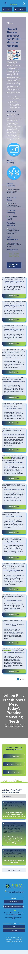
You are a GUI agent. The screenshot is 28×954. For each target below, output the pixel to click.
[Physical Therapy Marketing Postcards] (14, 378)
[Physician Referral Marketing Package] (14, 649)
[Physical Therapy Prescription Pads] (14, 484)
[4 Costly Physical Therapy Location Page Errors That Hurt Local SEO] (14, 802)
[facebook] (12, 910)
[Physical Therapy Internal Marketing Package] (14, 620)
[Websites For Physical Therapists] (14, 850)
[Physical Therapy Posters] (14, 538)
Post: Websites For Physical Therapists (14, 861)
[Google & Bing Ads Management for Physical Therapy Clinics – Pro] (14, 277)
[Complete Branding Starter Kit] (14, 456)
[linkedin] (15, 910)
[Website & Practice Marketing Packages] (14, 429)
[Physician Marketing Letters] (14, 595)
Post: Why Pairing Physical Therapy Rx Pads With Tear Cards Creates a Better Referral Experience (14, 840)
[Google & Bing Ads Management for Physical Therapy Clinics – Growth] (14, 301)
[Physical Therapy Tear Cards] (14, 349)
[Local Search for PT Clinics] (14, 403)
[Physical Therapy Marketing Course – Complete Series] (14, 563)
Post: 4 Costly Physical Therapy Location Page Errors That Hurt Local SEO (14, 814)
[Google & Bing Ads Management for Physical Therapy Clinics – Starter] (14, 325)
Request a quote (11, 111)
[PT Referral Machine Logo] (13, 4)
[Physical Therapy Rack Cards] (14, 512)
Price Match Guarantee (13, 115)
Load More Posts (14, 870)
